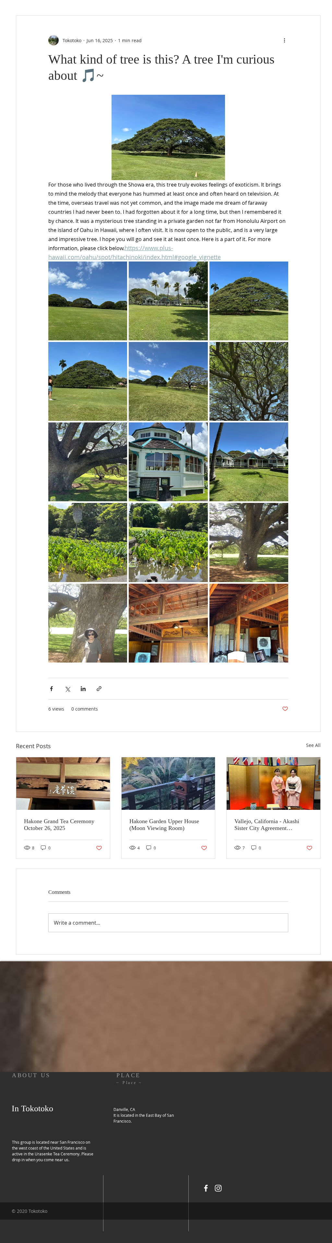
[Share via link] (99, 689)
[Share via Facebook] (51, 689)
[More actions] (284, 40)
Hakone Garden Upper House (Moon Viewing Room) (164, 824)
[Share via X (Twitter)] (67, 689)
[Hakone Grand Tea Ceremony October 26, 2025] (63, 783)
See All (313, 745)
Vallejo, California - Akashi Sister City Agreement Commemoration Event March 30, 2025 (270, 825)
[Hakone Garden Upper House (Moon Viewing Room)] (168, 783)
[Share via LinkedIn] (83, 689)
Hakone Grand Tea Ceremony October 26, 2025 (59, 824)
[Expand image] (87, 301)
